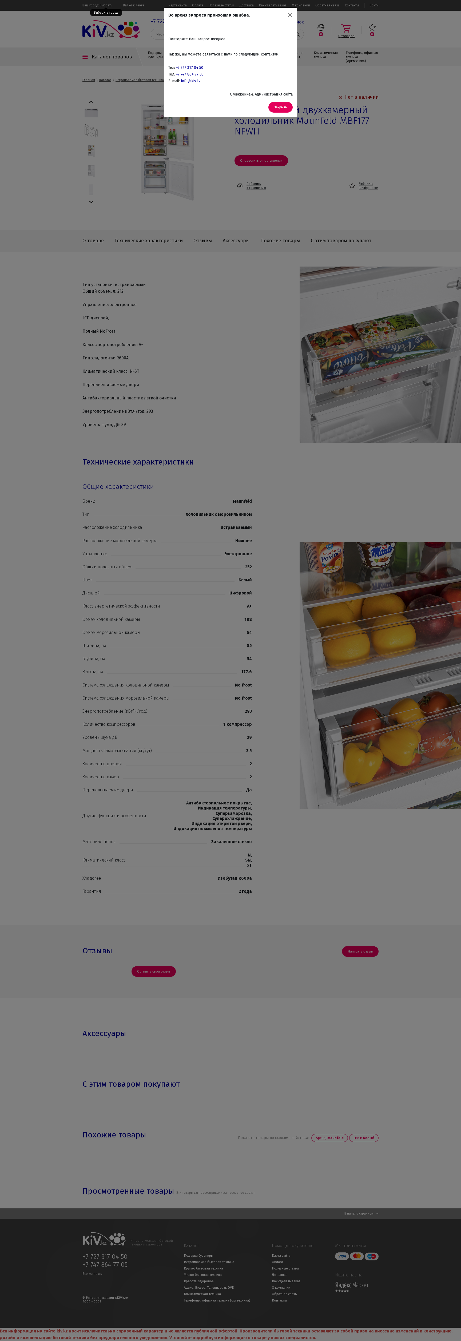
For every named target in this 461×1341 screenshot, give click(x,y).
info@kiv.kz (191, 81)
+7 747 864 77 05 (190, 74)
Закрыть (280, 107)
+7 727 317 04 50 (189, 67)
